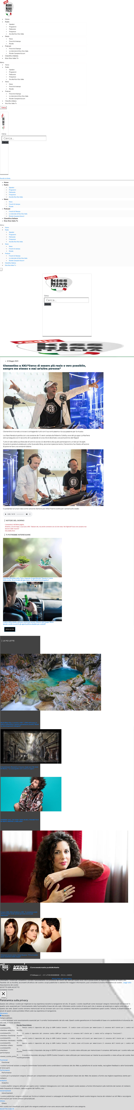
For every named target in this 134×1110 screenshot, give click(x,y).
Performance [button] (5, 1070)
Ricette (11, 43)
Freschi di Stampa (15, 48)
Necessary (6, 1016)
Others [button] (2, 1101)
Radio (7, 22)
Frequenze (12, 31)
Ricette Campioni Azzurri (17, 53)
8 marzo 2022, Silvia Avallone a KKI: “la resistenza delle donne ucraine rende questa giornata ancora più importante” (19, 913)
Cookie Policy (67, 978)
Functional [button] (4, 1060)
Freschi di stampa (15, 41)
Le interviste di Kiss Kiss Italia (18, 51)
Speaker (12, 24)
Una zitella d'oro (10, 531)
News (7, 36)
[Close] (4, 174)
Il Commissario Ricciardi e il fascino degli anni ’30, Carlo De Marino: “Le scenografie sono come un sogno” (19, 767)
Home (7, 19)
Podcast (8, 46)
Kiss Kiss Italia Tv (11, 58)
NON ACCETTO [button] (13, 987)
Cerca (4, 134)
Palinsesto (12, 29)
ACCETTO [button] (3, 987)
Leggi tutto (127, 983)
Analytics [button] (3, 1080)
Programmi (12, 27)
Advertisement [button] (5, 1091)
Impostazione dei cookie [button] (9, 985)
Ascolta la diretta (5, 178)
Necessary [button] (4, 1013)
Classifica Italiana (11, 56)
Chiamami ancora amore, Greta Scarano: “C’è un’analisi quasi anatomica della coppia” (19, 955)
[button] (43, 62)
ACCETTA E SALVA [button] (7, 1109)
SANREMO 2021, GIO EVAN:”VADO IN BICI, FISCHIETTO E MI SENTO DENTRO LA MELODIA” (20, 820)
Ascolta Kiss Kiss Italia (16, 34)
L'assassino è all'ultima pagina (14, 524)
